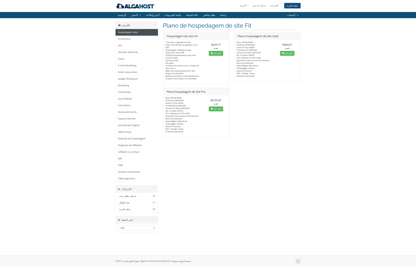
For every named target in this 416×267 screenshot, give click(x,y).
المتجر (135, 15)
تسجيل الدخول (259, 5)
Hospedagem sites (128, 32)
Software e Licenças (128, 151)
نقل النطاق (124, 202)
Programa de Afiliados (130, 145)
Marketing (123, 85)
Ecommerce (124, 38)
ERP (120, 158)
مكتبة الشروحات (172, 15)
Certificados (124, 92)
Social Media (125, 98)
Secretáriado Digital (128, 125)
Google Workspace (128, 78)
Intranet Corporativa (129, 171)
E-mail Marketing (127, 65)
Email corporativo (127, 72)
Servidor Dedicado (128, 52)
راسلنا (223, 15)
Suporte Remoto (127, 118)
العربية (243, 5)
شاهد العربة (292, 5)
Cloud (121, 58)
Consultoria (124, 105)
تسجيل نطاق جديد (127, 196)
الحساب (292, 15)
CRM (120, 165)
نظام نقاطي (209, 15)
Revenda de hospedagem (132, 138)
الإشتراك (274, 5)
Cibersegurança (126, 178)
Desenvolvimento (127, 112)
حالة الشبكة (192, 15)
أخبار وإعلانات (153, 15)
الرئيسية (122, 15)
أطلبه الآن (217, 53)
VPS (120, 45)
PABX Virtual (124, 132)
